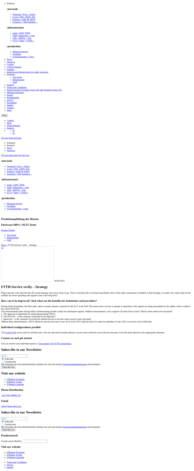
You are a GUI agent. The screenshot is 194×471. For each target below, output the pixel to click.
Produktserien (13, 97)
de (13, 130)
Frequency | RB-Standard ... (25, 22)
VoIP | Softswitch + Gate (23, 35)
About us (11, 62)
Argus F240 (10, 332)
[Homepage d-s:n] (11, 138)
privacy (10, 100)
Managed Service (20, 51)
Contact (10, 64)
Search (10, 95)
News (9, 59)
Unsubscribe (10, 362)
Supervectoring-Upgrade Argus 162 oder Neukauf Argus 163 (34, 90)
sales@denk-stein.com (11, 406)
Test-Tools (17, 77)
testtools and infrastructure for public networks (27, 72)
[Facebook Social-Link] (16, 379)
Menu (4, 115)
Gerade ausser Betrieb (11, 441)
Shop (9, 110)
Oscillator (16, 54)
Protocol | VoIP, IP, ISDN (23, 19)
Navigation (12, 103)
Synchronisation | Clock (23, 57)
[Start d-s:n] (15, 155)
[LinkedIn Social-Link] (15, 384)
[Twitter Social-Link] (14, 382)
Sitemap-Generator (15, 92)
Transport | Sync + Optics (23, 14)
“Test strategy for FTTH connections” (55, 343)
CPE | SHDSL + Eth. (22, 38)
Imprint (10, 105)
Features (10, 69)
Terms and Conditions (17, 87)
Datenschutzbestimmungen (75, 364)
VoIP (14, 82)
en (13, 133)
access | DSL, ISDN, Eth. (24, 17)
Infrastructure (18, 80)
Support (10, 85)
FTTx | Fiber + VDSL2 (23, 41)
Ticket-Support (13, 125)
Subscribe (8, 359)
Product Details (8, 230)
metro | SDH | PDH (21, 33)
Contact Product (14, 67)
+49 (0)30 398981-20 (10, 395)
